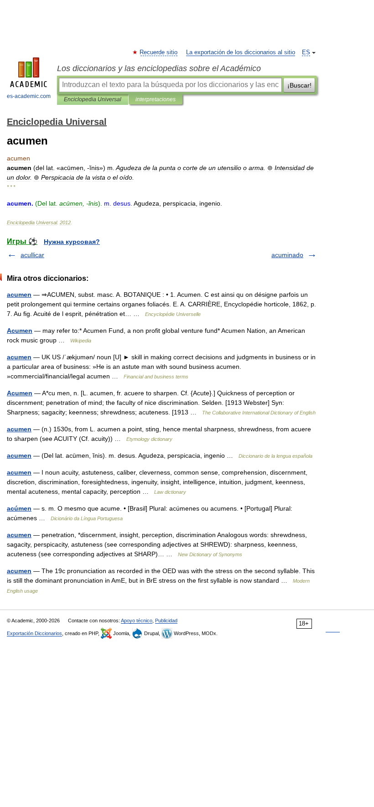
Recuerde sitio (158, 52)
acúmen (19, 508)
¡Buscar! (299, 85)
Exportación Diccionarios (34, 633)
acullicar (32, 255)
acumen (19, 294)
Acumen (19, 330)
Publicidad (166, 620)
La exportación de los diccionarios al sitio (240, 52)
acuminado (287, 255)
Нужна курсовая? (72, 241)
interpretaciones (155, 99)
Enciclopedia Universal (92, 99)
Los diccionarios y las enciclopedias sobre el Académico (159, 68)
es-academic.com (29, 96)
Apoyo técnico (136, 620)
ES (306, 52)
